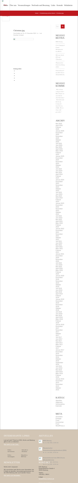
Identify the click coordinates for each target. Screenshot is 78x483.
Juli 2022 (59, 216)
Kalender (59, 406)
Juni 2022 (59, 218)
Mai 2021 (59, 245)
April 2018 (59, 317)
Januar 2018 (60, 324)
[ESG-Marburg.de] (6, 10)
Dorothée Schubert (18, 35)
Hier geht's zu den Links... (11, 444)
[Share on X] (16, 73)
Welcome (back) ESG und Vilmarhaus (60, 57)
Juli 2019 (59, 288)
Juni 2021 (59, 243)
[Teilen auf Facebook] (16, 71)
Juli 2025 (59, 143)
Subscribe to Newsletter (25, 450)
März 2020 (59, 270)
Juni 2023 (59, 194)
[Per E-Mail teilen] (16, 80)
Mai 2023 (59, 196)
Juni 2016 (59, 368)
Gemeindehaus (61, 404)
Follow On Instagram (11, 455)
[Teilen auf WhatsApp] (16, 75)
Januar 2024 (60, 180)
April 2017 (59, 343)
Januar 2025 (60, 156)
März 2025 (59, 151)
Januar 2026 (60, 131)
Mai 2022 (59, 219)
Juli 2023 (59, 192)
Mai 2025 (59, 147)
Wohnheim (68, 5)
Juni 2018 (59, 314)
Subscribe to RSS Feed (24, 455)
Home (6, 5)
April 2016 (59, 371)
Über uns (13, 5)
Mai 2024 (59, 172)
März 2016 (59, 373)
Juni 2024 (59, 171)
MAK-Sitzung (59, 41)
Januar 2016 (60, 379)
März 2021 (59, 248)
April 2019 (59, 294)
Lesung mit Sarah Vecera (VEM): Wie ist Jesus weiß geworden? (59, 108)
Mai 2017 (59, 341)
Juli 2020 (59, 263)
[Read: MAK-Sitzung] (40, 441)
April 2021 (59, 247)
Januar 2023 (60, 203)
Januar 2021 (60, 254)
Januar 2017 (60, 350)
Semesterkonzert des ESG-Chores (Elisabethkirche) (60, 72)
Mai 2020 (59, 266)
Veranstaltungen (24, 5)
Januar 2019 (60, 299)
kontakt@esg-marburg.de (46, 478)
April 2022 (59, 221)
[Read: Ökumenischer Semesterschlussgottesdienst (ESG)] (40, 449)
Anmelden (59, 417)
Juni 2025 (59, 145)
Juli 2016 (59, 366)
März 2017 (59, 344)
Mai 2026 (59, 123)
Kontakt (60, 5)
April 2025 (59, 149)
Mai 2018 (59, 315)
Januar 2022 (60, 228)
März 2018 (59, 319)
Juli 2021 (59, 241)
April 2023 (59, 198)
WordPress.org (61, 426)
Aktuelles (59, 400)
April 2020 (59, 268)
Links (53, 5)
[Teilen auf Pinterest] (16, 78)
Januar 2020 (60, 276)
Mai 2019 (59, 292)
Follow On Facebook (11, 450)
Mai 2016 (59, 370)
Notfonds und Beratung (41, 5)
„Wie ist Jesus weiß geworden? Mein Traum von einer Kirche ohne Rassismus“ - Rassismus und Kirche (60, 96)
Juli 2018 (59, 312)
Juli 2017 (59, 337)
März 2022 (59, 223)
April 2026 (59, 125)
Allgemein (59, 402)
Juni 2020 (59, 265)
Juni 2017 (59, 339)
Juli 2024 (59, 169)
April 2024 (59, 174)
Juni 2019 (59, 290)
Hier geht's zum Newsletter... (12, 475)
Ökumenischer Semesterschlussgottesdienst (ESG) (63, 65)
